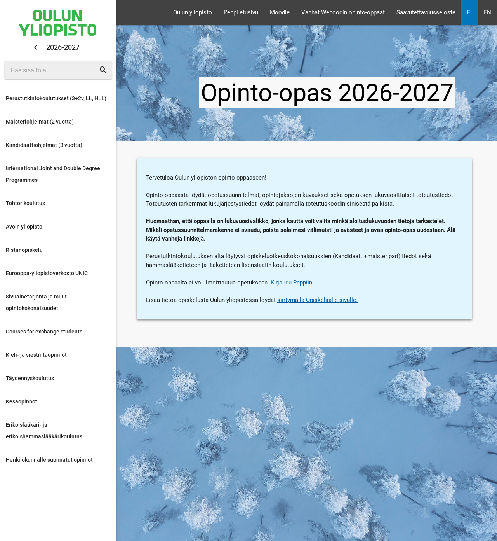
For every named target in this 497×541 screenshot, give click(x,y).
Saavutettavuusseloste (425, 12)
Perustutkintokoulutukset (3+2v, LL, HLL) (56, 98)
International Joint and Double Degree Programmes (53, 174)
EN (487, 12)
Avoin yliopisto (24, 226)
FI (469, 12)
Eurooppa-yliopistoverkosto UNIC (47, 273)
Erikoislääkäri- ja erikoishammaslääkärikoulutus (44, 431)
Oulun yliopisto (192, 12)
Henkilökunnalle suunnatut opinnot (49, 460)
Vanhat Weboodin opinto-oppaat (343, 12)
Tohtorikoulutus (25, 203)
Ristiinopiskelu (24, 250)
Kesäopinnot (21, 401)
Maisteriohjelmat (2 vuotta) (40, 122)
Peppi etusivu (241, 12)
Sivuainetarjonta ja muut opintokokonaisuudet (36, 302)
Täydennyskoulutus (30, 378)
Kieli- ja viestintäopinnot (36, 355)
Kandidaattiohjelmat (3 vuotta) (44, 145)
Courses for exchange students (44, 331)
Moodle (280, 12)
